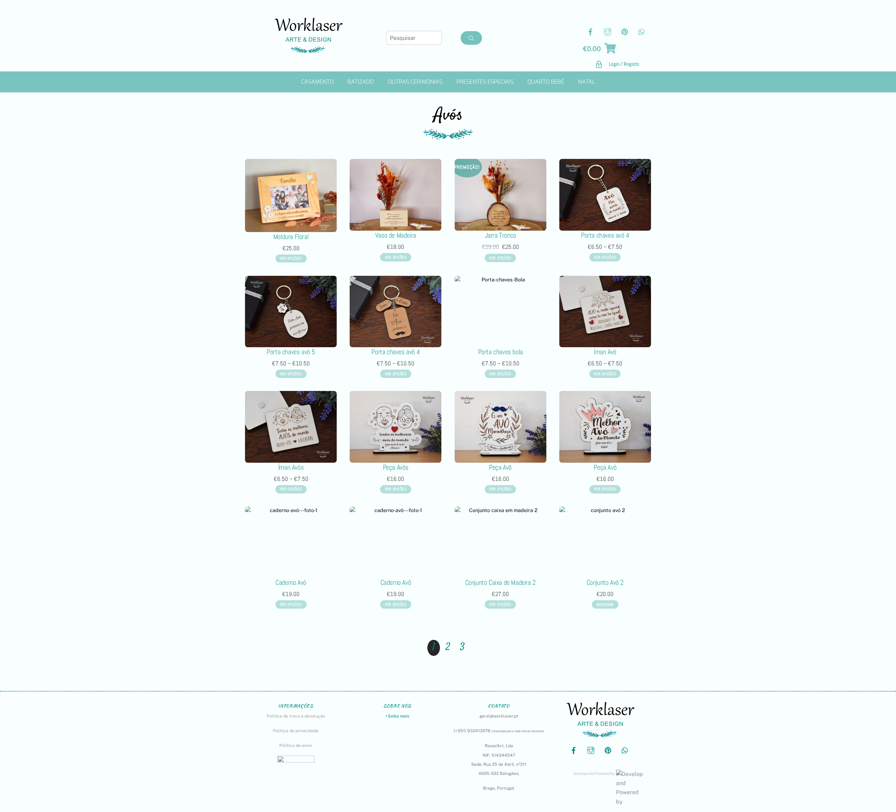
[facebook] (590, 31)
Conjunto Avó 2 (605, 582)
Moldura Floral (290, 236)
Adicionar (605, 604)
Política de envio (295, 745)
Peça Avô (500, 467)
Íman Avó (605, 351)
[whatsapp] (642, 31)
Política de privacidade (295, 730)
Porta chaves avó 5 (291, 351)
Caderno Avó (290, 582)
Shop (693, 67)
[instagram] (608, 31)
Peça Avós (395, 467)
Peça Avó (605, 467)
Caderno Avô (395, 582)
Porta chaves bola (500, 351)
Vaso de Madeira (395, 235)
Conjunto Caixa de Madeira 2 (500, 582)
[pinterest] (625, 31)
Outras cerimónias (415, 81)
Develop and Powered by (594, 773)
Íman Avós (290, 467)
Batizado (361, 81)
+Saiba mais (397, 716)
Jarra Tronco (500, 235)
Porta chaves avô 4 (395, 351)
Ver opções (291, 258)
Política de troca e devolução (296, 716)
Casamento (317, 81)
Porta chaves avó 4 (605, 235)
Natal (586, 81)
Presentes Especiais (484, 81)
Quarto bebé (545, 81)
